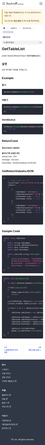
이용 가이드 (6, 373)
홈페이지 (5, 395)
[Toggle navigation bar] (4, 3)
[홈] (4, 28)
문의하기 (5, 428)
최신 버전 (17, 21)
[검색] (41, 3)
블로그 (4, 403)
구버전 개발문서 (8, 381)
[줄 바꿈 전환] (36, 107)
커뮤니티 (5, 407)
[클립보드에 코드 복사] (40, 92)
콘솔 (3, 399)
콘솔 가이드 (6, 377)
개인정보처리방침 (8, 424)
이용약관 (5, 420)
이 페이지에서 (8, 42)
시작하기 (5, 369)
